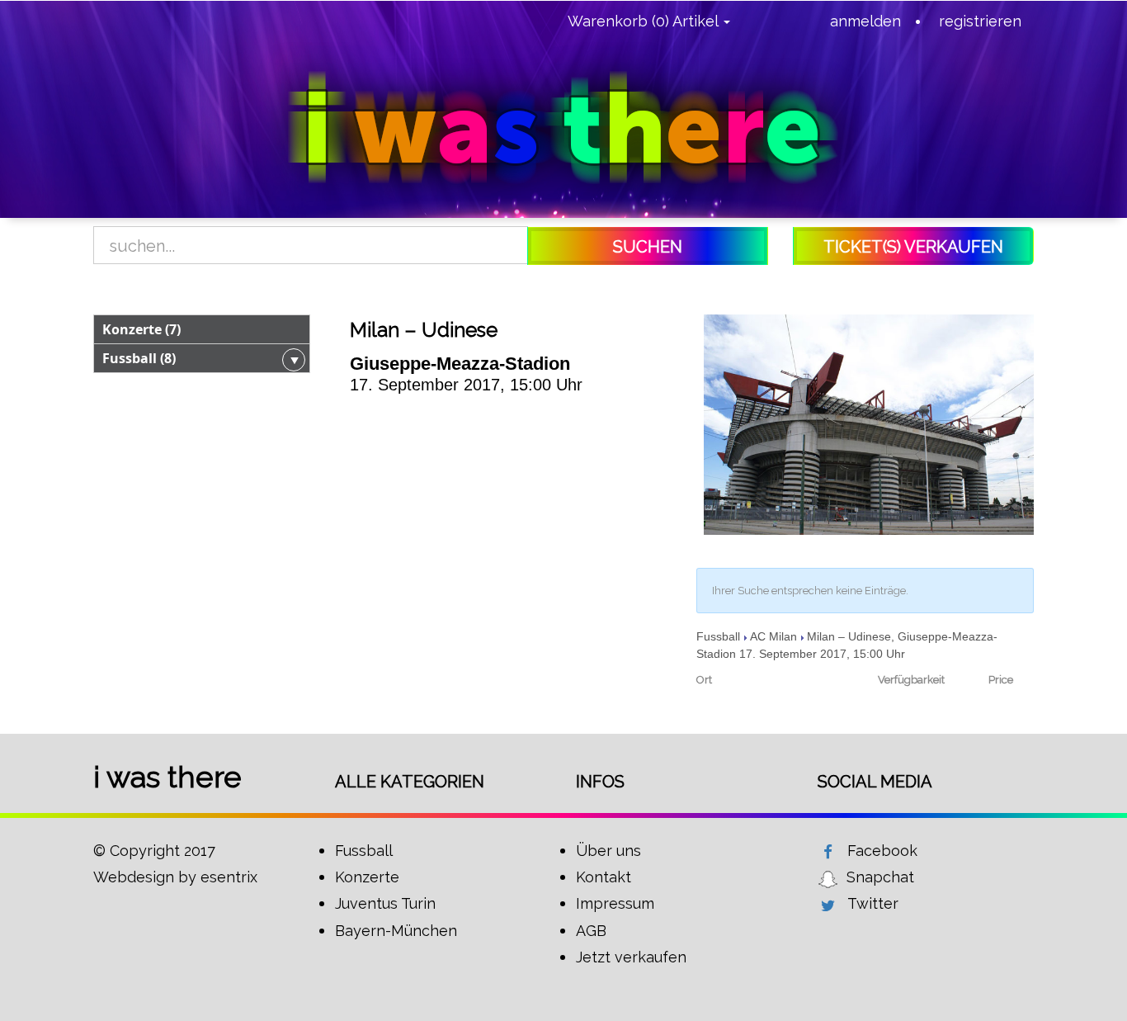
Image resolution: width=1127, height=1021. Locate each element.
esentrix (228, 877)
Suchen (647, 247)
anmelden (865, 21)
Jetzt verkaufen (631, 957)
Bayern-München (396, 930)
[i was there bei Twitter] (828, 904)
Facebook (882, 850)
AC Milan (773, 636)
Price (1000, 680)
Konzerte (367, 877)
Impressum (615, 903)
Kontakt (603, 877)
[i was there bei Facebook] (828, 851)
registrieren (980, 21)
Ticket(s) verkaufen (913, 247)
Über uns (608, 850)
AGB (591, 930)
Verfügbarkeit (911, 680)
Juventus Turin (385, 903)
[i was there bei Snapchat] (828, 878)
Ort (704, 680)
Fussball (718, 636)
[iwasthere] (563, 127)
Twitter (872, 903)
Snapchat (880, 877)
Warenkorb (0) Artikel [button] (645, 21)
